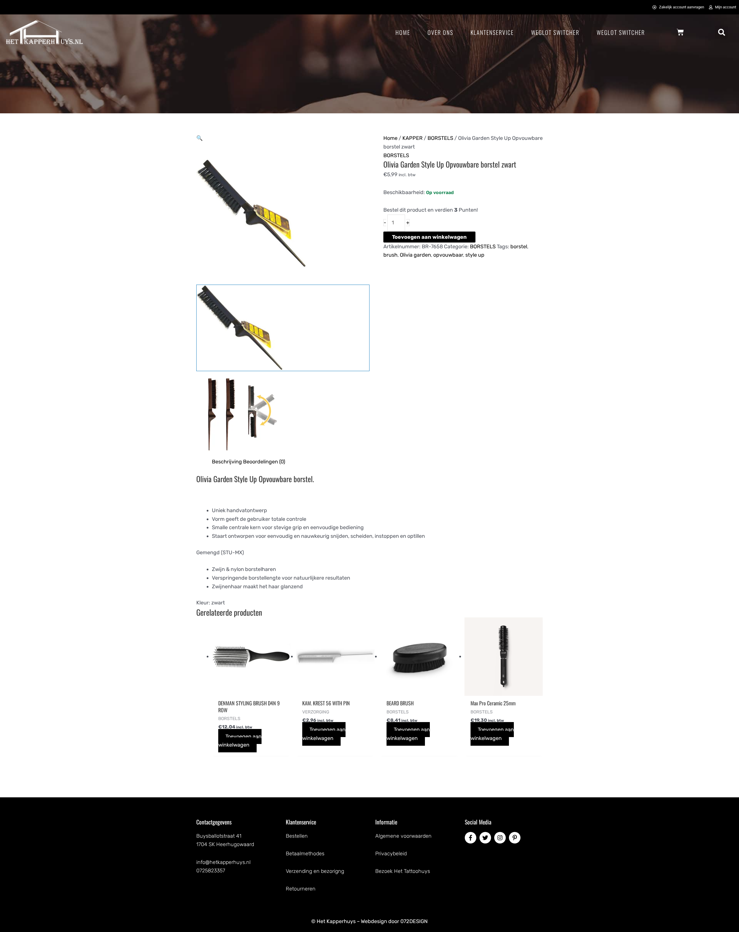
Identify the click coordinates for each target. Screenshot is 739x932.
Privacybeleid (391, 853)
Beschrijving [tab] (227, 462)
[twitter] (486, 837)
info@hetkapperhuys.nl (223, 862)
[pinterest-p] (515, 837)
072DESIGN (414, 921)
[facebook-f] (471, 837)
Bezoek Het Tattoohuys (402, 871)
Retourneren (301, 889)
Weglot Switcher (555, 32)
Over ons (440, 32)
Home (402, 32)
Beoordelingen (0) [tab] (264, 462)
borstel (518, 246)
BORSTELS (440, 138)
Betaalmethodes (305, 853)
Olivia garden (415, 255)
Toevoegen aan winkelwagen (429, 237)
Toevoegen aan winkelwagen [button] (240, 740)
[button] (721, 32)
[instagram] (500, 837)
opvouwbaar (448, 255)
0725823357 (210, 870)
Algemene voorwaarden (403, 836)
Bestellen (297, 836)
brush (390, 255)
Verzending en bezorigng (315, 871)
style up (474, 255)
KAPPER (412, 138)
